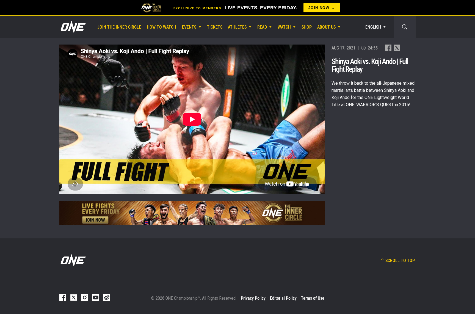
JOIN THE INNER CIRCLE (119, 27)
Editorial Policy (283, 298)
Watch (284, 27)
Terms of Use (312, 298)
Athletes (237, 27)
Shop (307, 27)
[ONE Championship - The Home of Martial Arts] (72, 27)
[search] (405, 27)
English (373, 27)
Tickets (214, 27)
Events (189, 27)
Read (262, 27)
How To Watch (161, 27)
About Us (326, 27)
